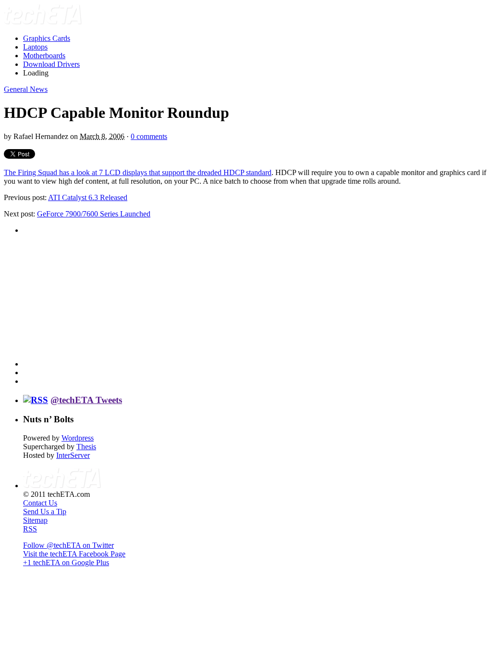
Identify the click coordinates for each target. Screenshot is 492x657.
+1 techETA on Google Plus (66, 562)
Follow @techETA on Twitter (68, 545)
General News (26, 89)
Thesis (86, 446)
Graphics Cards (46, 38)
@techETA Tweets (86, 400)
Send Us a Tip (44, 511)
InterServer (73, 455)
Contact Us (40, 503)
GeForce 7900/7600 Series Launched (93, 214)
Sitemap (35, 520)
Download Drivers (51, 64)
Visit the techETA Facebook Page (74, 554)
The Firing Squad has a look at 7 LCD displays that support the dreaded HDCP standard (137, 172)
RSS (30, 529)
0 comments (149, 136)
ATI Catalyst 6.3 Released (87, 197)
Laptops (35, 47)
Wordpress (78, 438)
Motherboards (44, 55)
